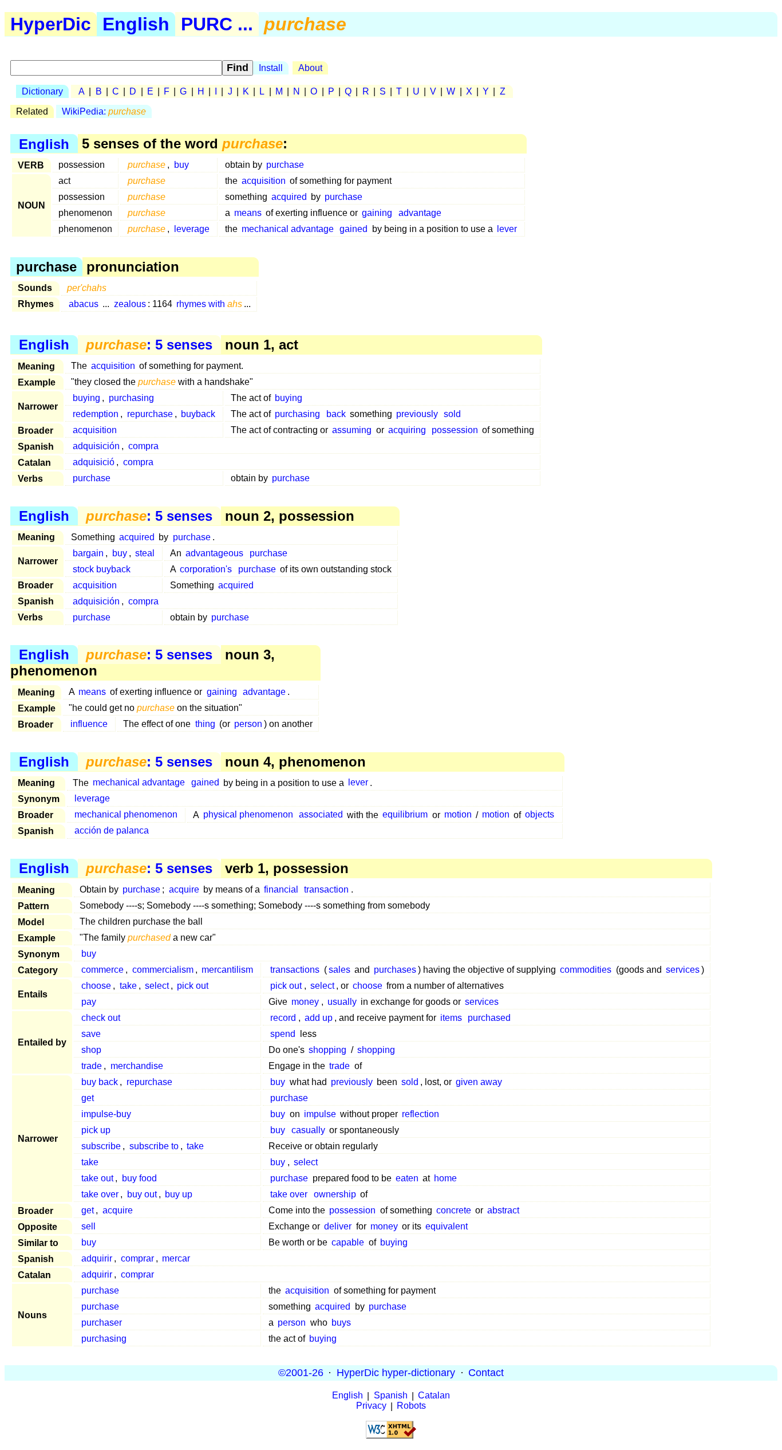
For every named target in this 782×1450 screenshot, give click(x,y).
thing (205, 724)
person (248, 724)
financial (281, 889)
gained (353, 229)
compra (143, 446)
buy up (178, 1194)
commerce (102, 969)
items (451, 1018)
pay (88, 1002)
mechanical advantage (288, 229)
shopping (327, 1050)
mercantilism (227, 969)
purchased (489, 1018)
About (310, 68)
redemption (96, 414)
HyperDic (50, 24)
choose (96, 986)
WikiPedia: (104, 111)
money (305, 1002)
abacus (83, 304)
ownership (335, 1194)
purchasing (131, 398)
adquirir (96, 1258)
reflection (420, 1114)
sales (339, 969)
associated (321, 815)
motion (458, 815)
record (283, 1018)
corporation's (206, 569)
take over (100, 1194)
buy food (139, 1178)
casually (308, 1130)
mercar (176, 1258)
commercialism (162, 969)
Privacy (371, 1406)
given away (479, 1082)
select (157, 986)
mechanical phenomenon (125, 815)
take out (97, 1178)
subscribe (101, 1146)
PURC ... (217, 24)
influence (89, 724)
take (128, 986)
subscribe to (154, 1146)
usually (342, 1002)
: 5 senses (149, 344)
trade (91, 1066)
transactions (294, 969)
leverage (192, 229)
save (91, 1034)
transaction (326, 889)
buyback (198, 414)
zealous (130, 304)
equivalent (446, 1226)
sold (452, 414)
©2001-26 (300, 1372)
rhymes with (209, 304)
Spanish (391, 1396)
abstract (503, 1210)
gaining (377, 213)
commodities (585, 969)
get (87, 1098)
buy (181, 165)
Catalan (434, 1396)
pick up (95, 1130)
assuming (352, 430)
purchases (395, 969)
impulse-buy (106, 1114)
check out (100, 1018)
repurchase (150, 414)
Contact (486, 1372)
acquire (184, 889)
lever (507, 229)
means (248, 213)
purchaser (101, 1322)
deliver (337, 1226)
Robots (411, 1406)
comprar (137, 1258)
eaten (407, 1178)
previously (417, 414)
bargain (88, 553)
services (683, 969)
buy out (142, 1194)
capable (347, 1242)
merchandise (136, 1066)
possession (455, 430)
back (336, 414)
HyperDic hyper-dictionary (396, 1372)
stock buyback (102, 569)
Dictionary (42, 91)
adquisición (96, 446)
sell (88, 1226)
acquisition (264, 181)
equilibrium (405, 815)
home (445, 1178)
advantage (419, 213)
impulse (320, 1114)
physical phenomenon (248, 815)
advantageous (214, 553)
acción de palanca (111, 831)
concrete (453, 1210)
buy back (99, 1082)
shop (91, 1050)
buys (341, 1322)
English (135, 24)
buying (86, 398)
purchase (285, 165)
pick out (192, 986)
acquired (289, 197)
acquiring (407, 430)
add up (319, 1018)
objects (539, 815)
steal (145, 553)
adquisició (93, 462)
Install (271, 68)
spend (282, 1034)
